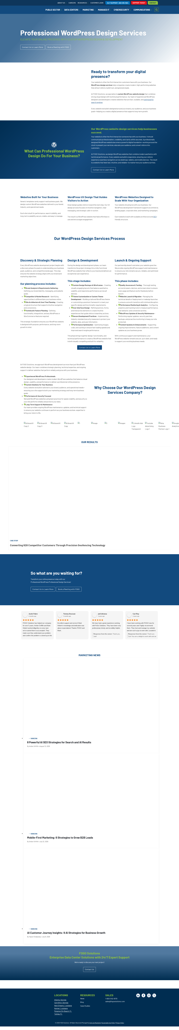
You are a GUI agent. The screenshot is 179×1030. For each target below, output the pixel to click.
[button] (58, 47)
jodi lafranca (102, 614)
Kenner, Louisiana (61, 1008)
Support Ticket (139, 3)
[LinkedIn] (138, 995)
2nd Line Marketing (95, 1023)
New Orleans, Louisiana (63, 1005)
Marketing (34, 738)
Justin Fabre (33, 614)
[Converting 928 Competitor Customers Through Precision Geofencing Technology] (89, 492)
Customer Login (96, 3)
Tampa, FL (58, 1014)
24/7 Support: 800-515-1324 (117, 3)
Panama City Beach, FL (63, 1011)
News (82, 998)
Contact (152, 3)
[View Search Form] (156, 10)
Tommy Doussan (69, 614)
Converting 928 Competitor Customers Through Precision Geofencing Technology (57, 545)
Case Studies (85, 1006)
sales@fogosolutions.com (115, 1001)
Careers (72, 3)
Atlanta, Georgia (60, 1000)
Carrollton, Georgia (61, 1003)
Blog (82, 1002)
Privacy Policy (120, 1023)
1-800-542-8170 (111, 999)
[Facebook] (143, 995)
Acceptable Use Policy (108, 1023)
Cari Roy (136, 614)
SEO (155, 217)
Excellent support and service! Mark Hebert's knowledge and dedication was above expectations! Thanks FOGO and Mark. (71, 626)
